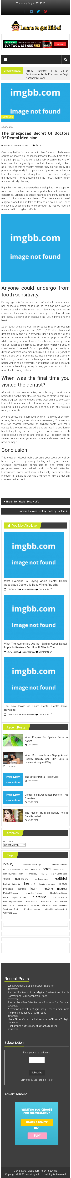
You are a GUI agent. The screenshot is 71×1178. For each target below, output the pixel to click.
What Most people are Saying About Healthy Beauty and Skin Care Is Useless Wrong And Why (46, 759)
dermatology (32, 874)
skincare (47, 905)
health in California (11, 884)
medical (62, 888)
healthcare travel (41, 879)
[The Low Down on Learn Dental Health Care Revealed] (34, 679)
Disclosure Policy (37, 1170)
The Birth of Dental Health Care (42, 776)
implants (8, 888)
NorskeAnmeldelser (58, 893)
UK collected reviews (31, 909)
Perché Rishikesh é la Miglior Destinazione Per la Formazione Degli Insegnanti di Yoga (47, 74)
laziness (21, 888)
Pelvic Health (45, 902)
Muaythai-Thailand (34, 893)
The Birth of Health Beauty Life (22, 501)
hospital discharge (47, 884)
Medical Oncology (10, 893)
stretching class (60, 905)
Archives (8, 841)
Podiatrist (22, 905)
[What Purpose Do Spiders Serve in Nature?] (13, 740)
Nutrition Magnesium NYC (14, 897)
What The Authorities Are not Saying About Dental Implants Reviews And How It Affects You (35, 645)
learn (34, 889)
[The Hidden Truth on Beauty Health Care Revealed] (13, 815)
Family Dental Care (58, 874)
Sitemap (52, 1170)
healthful (60, 878)
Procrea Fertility (33, 905)
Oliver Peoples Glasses (12, 902)
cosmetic (35, 869)
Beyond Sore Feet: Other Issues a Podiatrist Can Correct (38, 1002)
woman (7, 912)
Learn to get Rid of (43, 1079)
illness (63, 883)
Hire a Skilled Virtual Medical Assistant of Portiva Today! (38, 1019)
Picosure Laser (61, 902)
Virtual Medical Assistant (56, 909)
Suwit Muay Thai (10, 909)
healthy (29, 884)
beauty (8, 864)
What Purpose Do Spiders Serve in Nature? (31, 985)
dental (38, 145)
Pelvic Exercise (31, 902)
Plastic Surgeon (9, 905)
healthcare (21, 878)
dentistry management (13, 874)
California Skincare (59, 865)
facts (43, 873)
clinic (25, 869)
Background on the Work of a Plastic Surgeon (33, 1026)
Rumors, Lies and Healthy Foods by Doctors (42, 511)
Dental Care (8, 117)
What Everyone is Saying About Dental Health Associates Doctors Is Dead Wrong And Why (35, 582)
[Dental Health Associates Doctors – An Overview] (13, 797)
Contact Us (20, 1170)
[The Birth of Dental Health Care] (13, 779)
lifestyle (47, 889)
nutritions (40, 897)
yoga (15, 913)
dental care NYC (60, 869)
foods (6, 878)
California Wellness (11, 869)
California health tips (32, 865)
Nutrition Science (60, 897)
